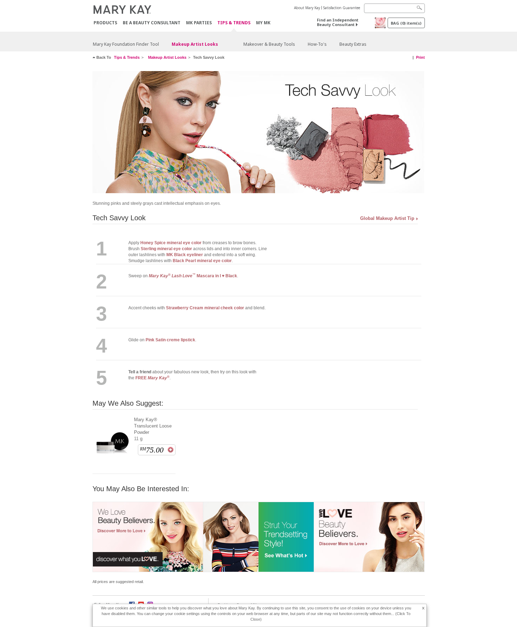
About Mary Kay (307, 7)
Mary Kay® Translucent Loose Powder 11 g (153, 429)
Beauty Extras (352, 44)
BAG (406, 23)
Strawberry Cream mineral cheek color (205, 307)
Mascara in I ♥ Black (193, 275)
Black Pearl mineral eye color (202, 260)
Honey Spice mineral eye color (171, 242)
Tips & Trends (233, 23)
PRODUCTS (105, 22)
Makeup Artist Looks (195, 44)
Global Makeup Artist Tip (387, 218)
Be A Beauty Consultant (151, 22)
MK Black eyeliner (184, 254)
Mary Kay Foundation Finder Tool (126, 44)
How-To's (317, 44)
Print (420, 57)
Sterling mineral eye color (166, 248)
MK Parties (199, 22)
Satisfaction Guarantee (341, 7)
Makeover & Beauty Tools (269, 44)
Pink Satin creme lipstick (170, 339)
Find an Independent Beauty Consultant (337, 22)
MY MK (263, 22)
